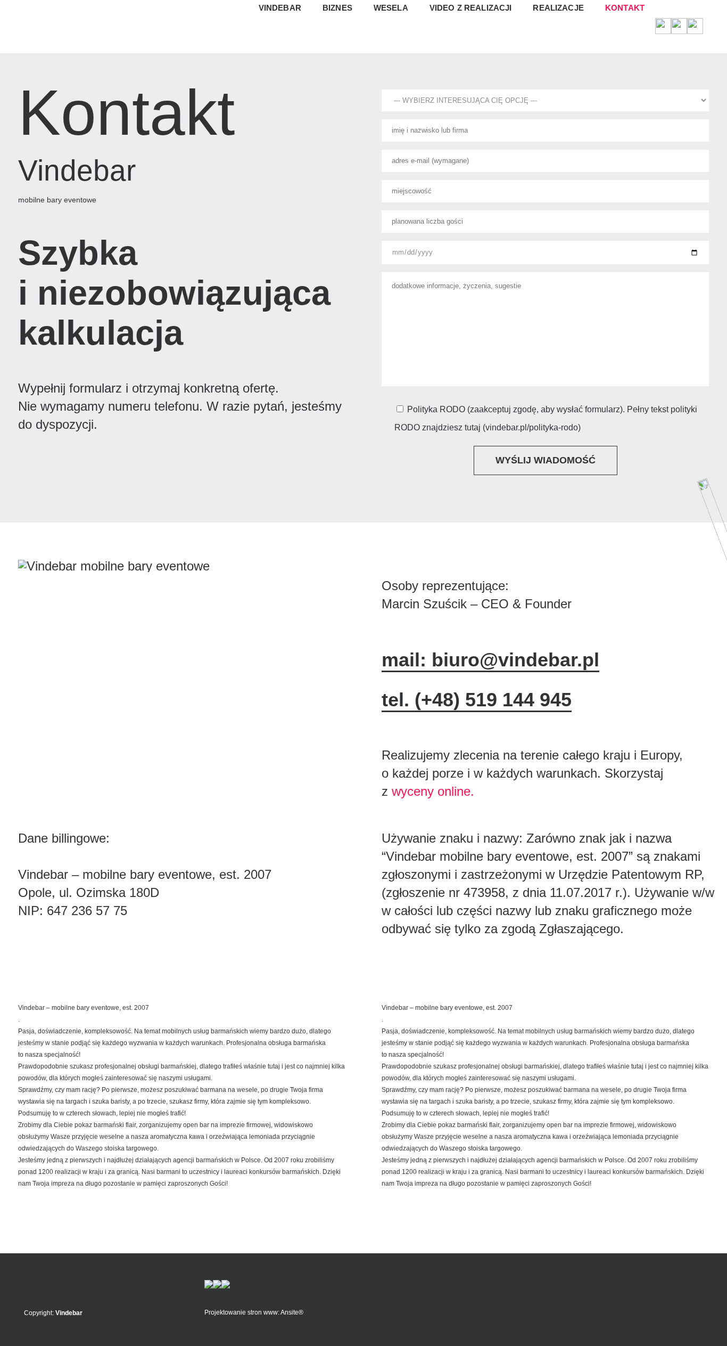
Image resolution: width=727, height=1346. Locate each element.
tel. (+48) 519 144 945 (477, 700)
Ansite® (291, 1312)
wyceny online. (433, 791)
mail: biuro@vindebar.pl (490, 660)
